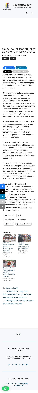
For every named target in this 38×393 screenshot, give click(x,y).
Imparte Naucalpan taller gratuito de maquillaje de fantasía (9, 247)
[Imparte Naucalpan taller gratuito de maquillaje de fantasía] (9, 238)
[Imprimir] (2, 206)
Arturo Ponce (6, 55)
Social (13, 58)
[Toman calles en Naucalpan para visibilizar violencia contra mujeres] (9, 263)
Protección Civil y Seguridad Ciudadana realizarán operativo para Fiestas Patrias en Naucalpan (17, 294)
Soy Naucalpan (22, 4)
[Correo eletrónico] (2, 201)
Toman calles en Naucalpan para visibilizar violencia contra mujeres (9, 272)
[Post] (2, 191)
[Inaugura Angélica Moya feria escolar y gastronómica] (24, 238)
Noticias (5, 58)
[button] (5, 388)
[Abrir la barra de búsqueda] (26, 13)
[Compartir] (2, 186)
